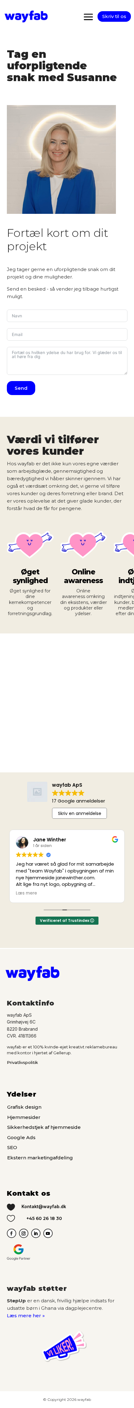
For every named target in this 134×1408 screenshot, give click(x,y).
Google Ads (21, 1137)
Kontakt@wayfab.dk (44, 1206)
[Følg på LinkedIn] (36, 1233)
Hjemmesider (24, 1117)
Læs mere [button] (26, 893)
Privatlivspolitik (22, 1062)
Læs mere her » (26, 1315)
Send (21, 388)
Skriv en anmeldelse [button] (79, 813)
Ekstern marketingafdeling (40, 1158)
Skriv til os (114, 16)
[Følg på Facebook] (11, 1233)
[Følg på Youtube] (48, 1233)
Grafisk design (24, 1107)
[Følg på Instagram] (23, 1233)
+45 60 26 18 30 (44, 1218)
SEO (12, 1147)
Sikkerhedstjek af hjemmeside (44, 1127)
